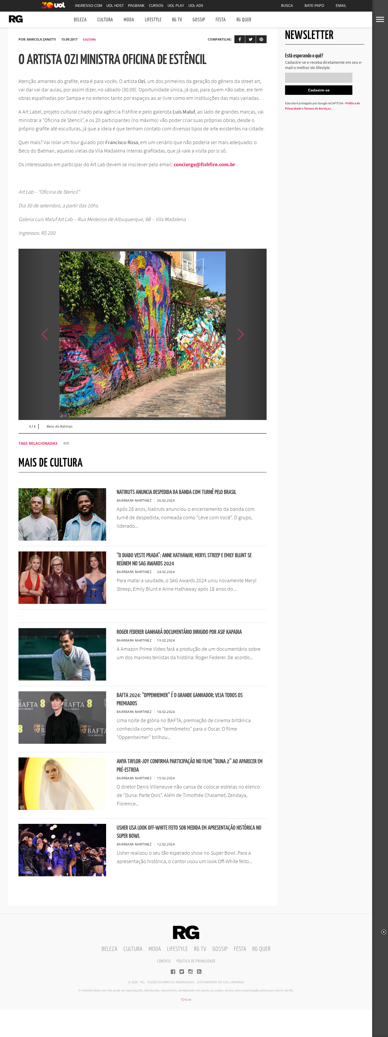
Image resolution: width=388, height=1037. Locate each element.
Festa (221, 19)
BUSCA (287, 6)
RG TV (177, 19)
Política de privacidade (196, 961)
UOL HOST (115, 6)
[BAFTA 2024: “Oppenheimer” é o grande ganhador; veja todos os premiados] (62, 742)
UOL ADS (195, 6)
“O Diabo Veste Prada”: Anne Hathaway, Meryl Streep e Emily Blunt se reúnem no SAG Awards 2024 (184, 559)
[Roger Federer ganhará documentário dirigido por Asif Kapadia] (62, 679)
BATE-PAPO (314, 6)
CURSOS (156, 6)
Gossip (199, 19)
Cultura (105, 19)
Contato (164, 961)
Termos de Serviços (317, 108)
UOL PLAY (176, 6)
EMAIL (341, 6)
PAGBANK (136, 6)
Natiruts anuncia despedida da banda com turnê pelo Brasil (176, 492)
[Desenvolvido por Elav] (186, 1001)
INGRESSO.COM (88, 6)
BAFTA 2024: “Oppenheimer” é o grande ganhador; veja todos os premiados (180, 699)
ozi (66, 443)
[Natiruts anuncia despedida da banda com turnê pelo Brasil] (62, 539)
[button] (253, 334)
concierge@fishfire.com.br (204, 164)
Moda (129, 19)
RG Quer (243, 19)
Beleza (80, 19)
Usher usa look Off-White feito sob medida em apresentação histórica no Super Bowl (189, 832)
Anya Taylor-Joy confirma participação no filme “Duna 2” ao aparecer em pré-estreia (190, 766)
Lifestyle (153, 19)
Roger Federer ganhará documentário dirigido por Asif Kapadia (179, 632)
